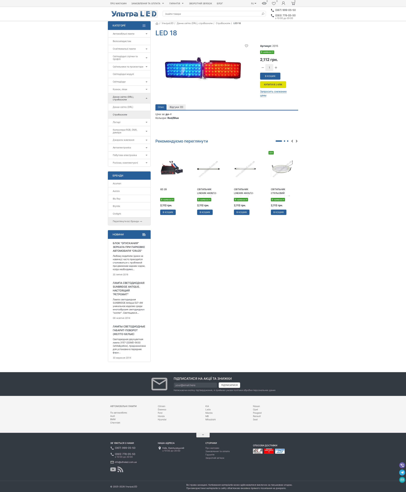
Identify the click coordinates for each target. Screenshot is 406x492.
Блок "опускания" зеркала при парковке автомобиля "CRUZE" (129, 247)
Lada (208, 409)
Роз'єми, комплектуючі (125, 162)
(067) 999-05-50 (285, 10)
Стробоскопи (223, 23)
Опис (161, 107)
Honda (161, 416)
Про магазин (118, 3)
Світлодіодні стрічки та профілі (125, 57)
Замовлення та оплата (145, 3)
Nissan (256, 406)
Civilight (117, 213)
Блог (220, 3)
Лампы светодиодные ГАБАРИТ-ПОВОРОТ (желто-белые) (129, 330)
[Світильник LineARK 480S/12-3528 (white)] (245, 168)
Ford (160, 412)
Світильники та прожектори (128, 66)
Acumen (117, 183)
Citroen (161, 406)
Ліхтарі (116, 122)
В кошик (270, 76)
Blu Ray (117, 198)
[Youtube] (113, 469)
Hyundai (162, 419)
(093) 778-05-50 (285, 15)
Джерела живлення (123, 140)
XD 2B (163, 189)
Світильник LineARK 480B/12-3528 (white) (207, 193)
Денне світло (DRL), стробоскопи (195, 23)
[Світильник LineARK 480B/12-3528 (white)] (208, 168)
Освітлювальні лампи (124, 48)
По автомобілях (118, 412)
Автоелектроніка (122, 147)
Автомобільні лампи (123, 33)
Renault (257, 416)
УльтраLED (168, 23)
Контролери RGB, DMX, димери (125, 131)
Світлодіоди (119, 81)
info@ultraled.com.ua (126, 462)
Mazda (209, 412)
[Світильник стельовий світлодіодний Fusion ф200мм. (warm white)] (282, 168)
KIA (207, 406)
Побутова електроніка (125, 155)
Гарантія (174, 3)
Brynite (116, 206)
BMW (113, 419)
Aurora (116, 191)
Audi (112, 416)
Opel (255, 409)
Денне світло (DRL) (123, 107)
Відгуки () (176, 107)
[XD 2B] (171, 168)
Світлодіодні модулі (123, 74)
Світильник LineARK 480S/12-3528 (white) (244, 193)
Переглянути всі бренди (126, 221)
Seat (255, 419)
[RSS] (120, 469)
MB (207, 416)
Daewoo (162, 409)
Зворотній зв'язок (200, 3)
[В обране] (246, 45)
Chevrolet (115, 422)
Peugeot (257, 412)
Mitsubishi (210, 419)
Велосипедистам (122, 41)
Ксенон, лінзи (120, 89)
